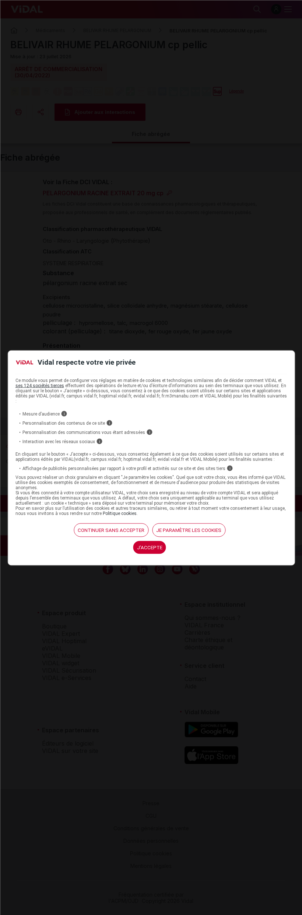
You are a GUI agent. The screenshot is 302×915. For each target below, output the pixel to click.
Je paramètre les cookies (188, 530)
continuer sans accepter (111, 530)
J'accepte (149, 547)
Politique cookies (120, 513)
